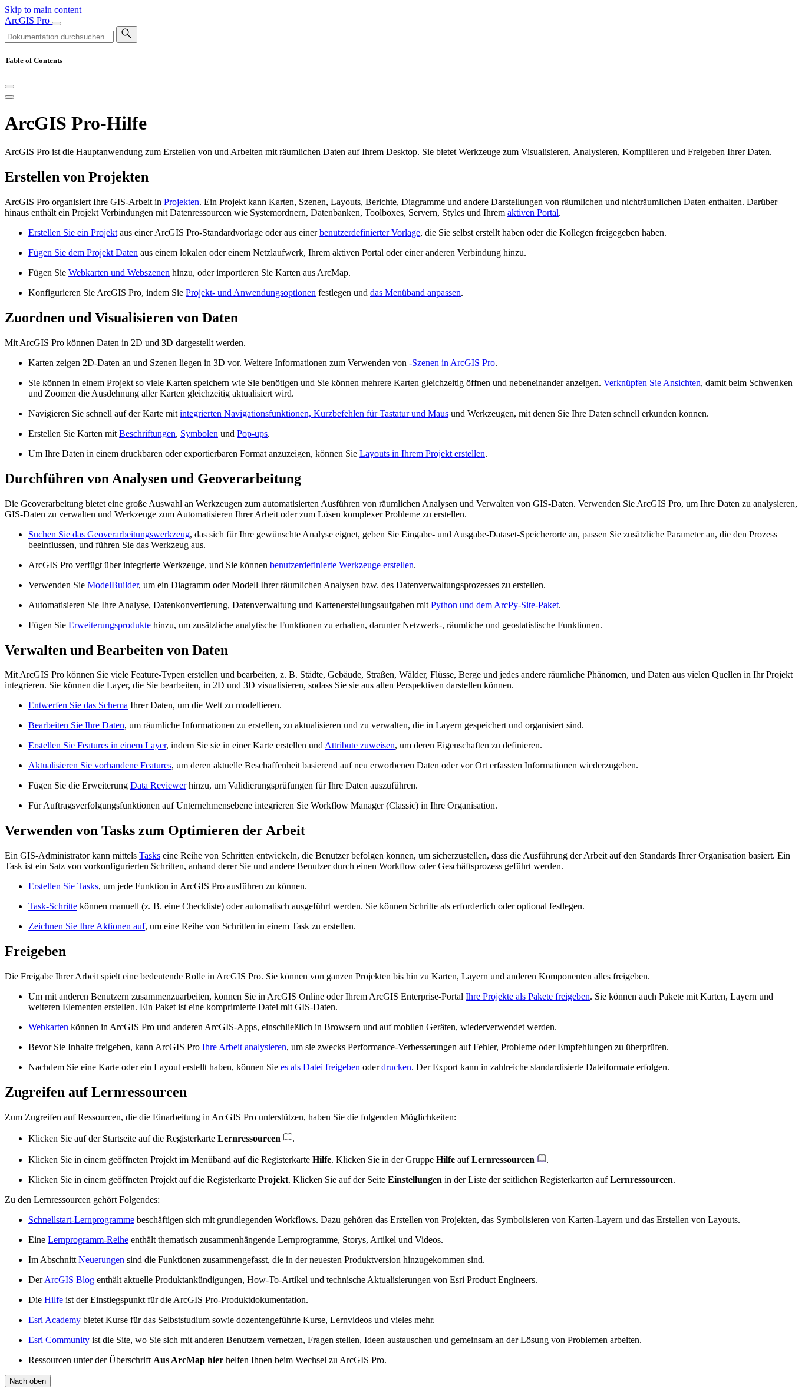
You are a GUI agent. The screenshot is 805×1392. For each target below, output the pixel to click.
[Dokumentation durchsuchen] (126, 34)
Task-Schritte (52, 906)
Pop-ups (252, 433)
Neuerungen (101, 1260)
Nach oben (27, 1381)
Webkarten (48, 1027)
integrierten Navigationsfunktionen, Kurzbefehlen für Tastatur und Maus (314, 413)
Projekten (181, 202)
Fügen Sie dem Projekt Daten (83, 253)
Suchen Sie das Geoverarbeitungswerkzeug (109, 534)
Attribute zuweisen (360, 745)
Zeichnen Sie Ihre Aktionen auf (86, 926)
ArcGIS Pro (28, 20)
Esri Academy (54, 1320)
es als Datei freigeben (320, 1067)
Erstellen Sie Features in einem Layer (97, 745)
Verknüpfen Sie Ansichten (652, 383)
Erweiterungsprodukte (109, 625)
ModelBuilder (112, 585)
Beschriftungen (147, 433)
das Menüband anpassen (415, 293)
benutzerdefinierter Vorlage (369, 232)
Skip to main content (43, 10)
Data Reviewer (158, 785)
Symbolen (199, 433)
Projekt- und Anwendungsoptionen (251, 293)
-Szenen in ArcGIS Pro (452, 363)
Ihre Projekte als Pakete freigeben (528, 996)
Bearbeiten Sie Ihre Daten (76, 725)
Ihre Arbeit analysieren (244, 1047)
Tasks (149, 855)
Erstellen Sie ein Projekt (72, 232)
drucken (396, 1067)
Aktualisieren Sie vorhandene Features (99, 765)
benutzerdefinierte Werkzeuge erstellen (342, 565)
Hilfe (53, 1300)
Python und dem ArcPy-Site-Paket (495, 605)
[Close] (9, 86)
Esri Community (59, 1340)
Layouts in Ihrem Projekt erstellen (422, 453)
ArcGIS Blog (69, 1280)
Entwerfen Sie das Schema (78, 705)
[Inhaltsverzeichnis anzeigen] (9, 97)
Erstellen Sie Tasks (63, 886)
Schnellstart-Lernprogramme (81, 1220)
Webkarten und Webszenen (119, 273)
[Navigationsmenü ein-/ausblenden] (56, 23)
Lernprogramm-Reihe (88, 1240)
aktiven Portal (533, 212)
